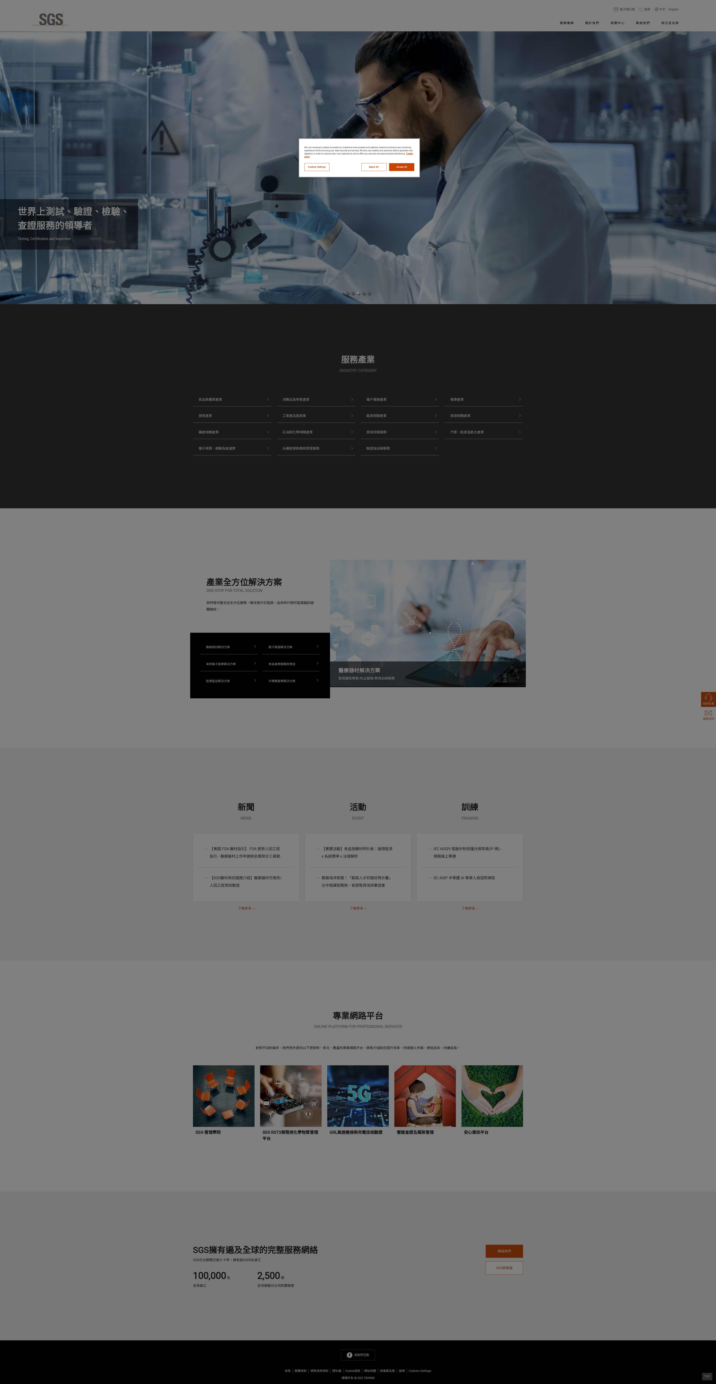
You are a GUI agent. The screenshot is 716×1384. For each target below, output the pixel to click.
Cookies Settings (317, 167)
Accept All (401, 167)
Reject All (374, 167)
